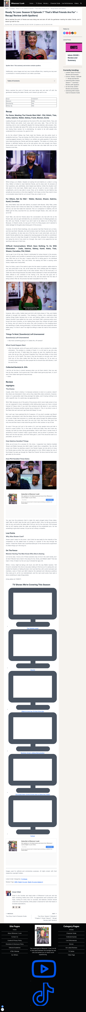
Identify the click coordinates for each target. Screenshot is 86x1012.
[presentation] (74, 47)
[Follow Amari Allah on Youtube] (19, 907)
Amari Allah (9, 24)
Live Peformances (71, 940)
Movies (71, 944)
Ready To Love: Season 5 (35, 882)
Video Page (71, 955)
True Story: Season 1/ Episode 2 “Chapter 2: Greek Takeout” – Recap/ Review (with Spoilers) (46, 917)
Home (6, 8)
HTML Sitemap (14, 951)
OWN (16, 882)
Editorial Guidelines (14, 947)
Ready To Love (22, 882)
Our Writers (14, 955)
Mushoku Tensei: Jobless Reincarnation (32, 753)
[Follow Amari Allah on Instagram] (16, 907)
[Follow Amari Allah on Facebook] (13, 907)
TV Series (71, 951)
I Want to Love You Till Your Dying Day (32, 711)
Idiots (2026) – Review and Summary (74, 57)
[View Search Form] (81, 3)
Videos (76, 3)
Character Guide (55, 3)
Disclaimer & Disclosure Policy (15, 944)
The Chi (32, 670)
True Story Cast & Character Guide (16, 915)
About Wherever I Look (15, 933)
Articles (71, 929)
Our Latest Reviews (71, 947)
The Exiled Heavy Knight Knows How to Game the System (32, 794)
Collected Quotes (71, 937)
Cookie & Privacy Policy (15, 940)
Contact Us (14, 937)
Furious (32, 836)
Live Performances (67, 3)
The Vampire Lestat (32, 628)
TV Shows (39, 3)
